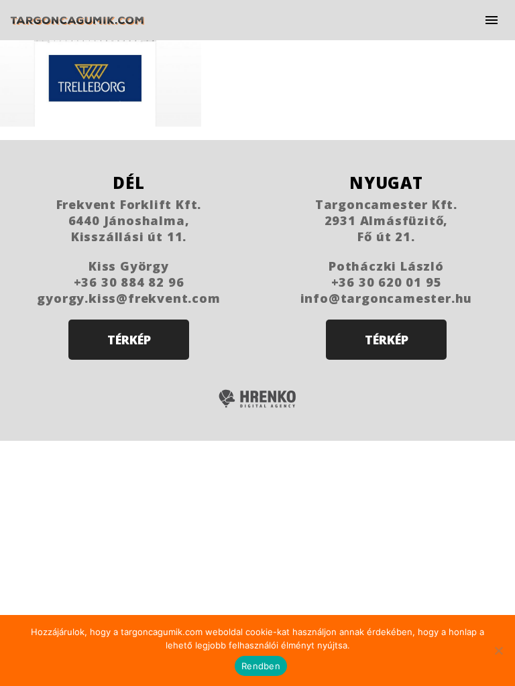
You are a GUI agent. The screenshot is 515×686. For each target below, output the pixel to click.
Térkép (129, 340)
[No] (498, 650)
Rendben (260, 666)
